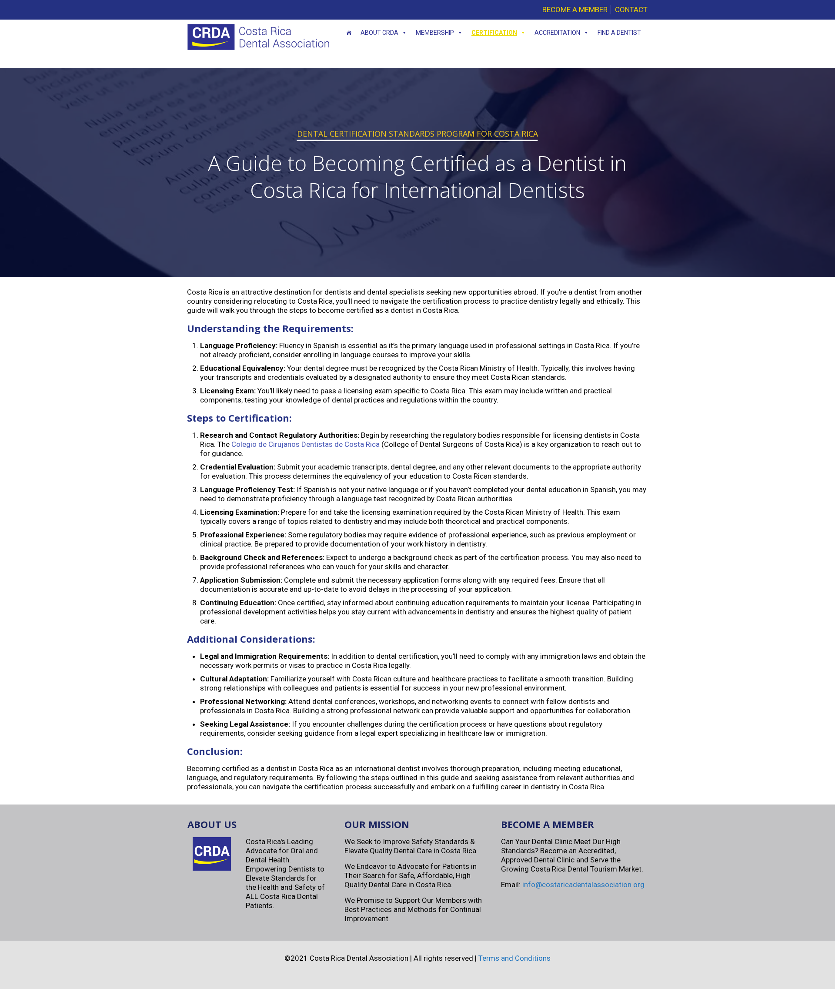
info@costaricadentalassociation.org (583, 884)
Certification (494, 32)
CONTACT (631, 9)
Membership (435, 32)
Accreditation (557, 32)
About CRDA (379, 32)
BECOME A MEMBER (575, 9)
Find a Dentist (619, 32)
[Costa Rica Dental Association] (258, 37)
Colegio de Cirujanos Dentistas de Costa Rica (305, 444)
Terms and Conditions (514, 958)
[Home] (349, 32)
